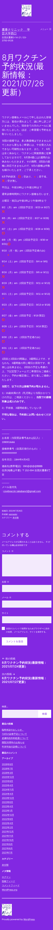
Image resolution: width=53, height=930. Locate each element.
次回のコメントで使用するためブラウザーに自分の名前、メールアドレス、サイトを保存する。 (27, 630)
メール (6, 597)
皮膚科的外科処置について (15, 738)
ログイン (6, 877)
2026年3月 (7, 772)
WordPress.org (9, 889)
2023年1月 (7, 810)
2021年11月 (7, 836)
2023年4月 (7, 806)
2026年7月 (7, 768)
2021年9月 (7, 844)
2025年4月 (7, 785)
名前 (5, 582)
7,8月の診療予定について (14, 734)
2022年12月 (8, 815)
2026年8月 (7, 764)
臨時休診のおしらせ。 (13, 729)
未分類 (16, 518)
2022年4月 (7, 823)
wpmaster (13, 514)
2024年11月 (8, 789)
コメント (8, 551)
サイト (5, 613)
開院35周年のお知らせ (13, 742)
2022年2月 (7, 827)
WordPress (29, 919)
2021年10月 (8, 840)
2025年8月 (7, 781)
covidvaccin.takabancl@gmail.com (22, 491)
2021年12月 (8, 831)
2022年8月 (7, 819)
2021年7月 (7, 852)
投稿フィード (8, 881)
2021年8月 (7, 848)
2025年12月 (8, 777)
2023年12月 (8, 798)
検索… (5, 706)
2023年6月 (7, 802)
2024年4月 (7, 794)
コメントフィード (11, 885)
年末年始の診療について (14, 746)
